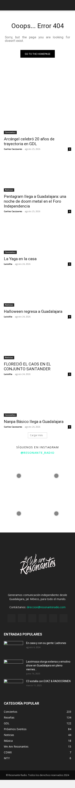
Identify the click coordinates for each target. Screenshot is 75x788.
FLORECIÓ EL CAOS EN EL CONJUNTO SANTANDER (27, 366)
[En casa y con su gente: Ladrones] (13, 648)
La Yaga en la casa (20, 258)
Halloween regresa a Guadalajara (33, 311)
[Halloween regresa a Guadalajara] (37, 290)
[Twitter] (53, 618)
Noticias (9, 190)
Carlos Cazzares (13, 148)
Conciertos (10, 132)
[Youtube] (63, 618)
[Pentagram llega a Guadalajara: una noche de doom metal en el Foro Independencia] (37, 175)
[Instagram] (22, 618)
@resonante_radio (38, 452)
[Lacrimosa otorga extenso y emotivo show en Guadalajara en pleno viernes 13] (13, 666)
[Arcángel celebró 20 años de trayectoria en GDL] (37, 117)
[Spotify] (32, 618)
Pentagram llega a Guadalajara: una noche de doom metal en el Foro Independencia (35, 201)
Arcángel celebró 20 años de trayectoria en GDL (29, 141)
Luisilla (8, 263)
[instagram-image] (19, 476)
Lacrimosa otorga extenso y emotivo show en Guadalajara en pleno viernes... (48, 665)
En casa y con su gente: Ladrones (46, 643)
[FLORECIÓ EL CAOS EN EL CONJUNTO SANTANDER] (37, 342)
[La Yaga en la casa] (37, 237)
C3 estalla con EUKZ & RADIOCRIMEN (48, 681)
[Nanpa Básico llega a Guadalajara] (37, 400)
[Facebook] (11, 618)
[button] (69, 5)
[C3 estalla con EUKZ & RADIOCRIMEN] (13, 686)
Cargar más (36, 435)
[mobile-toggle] (6, 5)
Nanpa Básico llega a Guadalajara (33, 421)
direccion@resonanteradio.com (46, 607)
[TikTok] (43, 618)
